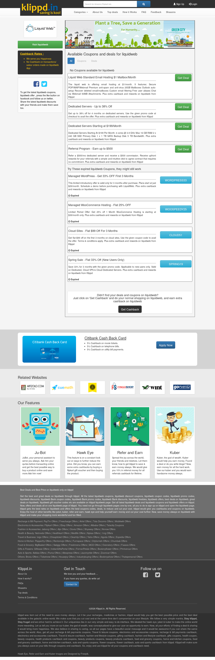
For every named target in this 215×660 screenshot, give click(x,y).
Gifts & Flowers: (26, 548)
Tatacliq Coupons (115, 525)
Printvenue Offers (129, 548)
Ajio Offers (63, 529)
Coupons (81, 60)
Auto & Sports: (25, 552)
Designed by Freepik (78, 653)
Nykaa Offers (93, 533)
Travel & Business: (27, 537)
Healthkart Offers (61, 533)
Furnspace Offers (81, 540)
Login (194, 4)
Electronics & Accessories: (31, 525)
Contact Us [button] (71, 584)
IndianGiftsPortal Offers (62, 548)
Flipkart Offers (52, 525)
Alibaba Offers (98, 525)
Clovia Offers (76, 529)
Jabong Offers (49, 529)
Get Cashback (130, 309)
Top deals (23, 592)
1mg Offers (107, 533)
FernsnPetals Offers (86, 548)
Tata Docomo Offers (103, 521)
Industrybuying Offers (87, 556)
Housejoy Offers (67, 556)
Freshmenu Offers (78, 544)
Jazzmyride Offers (90, 552)
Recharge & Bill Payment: (30, 521)
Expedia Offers (123, 537)
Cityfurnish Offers (100, 540)
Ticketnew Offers (48, 556)
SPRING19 (176, 264)
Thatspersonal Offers (132, 556)
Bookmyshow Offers (110, 556)
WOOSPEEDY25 (176, 209)
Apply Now (166, 345)
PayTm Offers (50, 521)
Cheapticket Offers (59, 537)
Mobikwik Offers (123, 521)
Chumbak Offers (119, 540)
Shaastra (22, 587)
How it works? (25, 578)
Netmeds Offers (43, 533)
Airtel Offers (85, 521)
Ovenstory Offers (110, 544)
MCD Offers (95, 544)
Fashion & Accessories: (29, 529)
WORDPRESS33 (176, 180)
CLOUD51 (175, 235)
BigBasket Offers (43, 544)
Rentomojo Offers (62, 540)
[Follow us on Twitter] (158, 575)
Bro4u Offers (32, 556)
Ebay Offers (66, 525)
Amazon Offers (81, 525)
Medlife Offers (78, 533)
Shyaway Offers (92, 529)
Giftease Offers (41, 548)
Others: (22, 556)
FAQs (20, 583)
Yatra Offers (93, 537)
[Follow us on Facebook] (145, 575)
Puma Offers (54, 552)
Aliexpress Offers (70, 552)
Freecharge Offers (68, 521)
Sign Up (180, 4)
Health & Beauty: (26, 533)
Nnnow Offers (108, 529)
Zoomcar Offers (108, 552)
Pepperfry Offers (43, 540)
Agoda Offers (107, 537)
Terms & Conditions (27, 597)
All (71, 60)
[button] (81, 12)
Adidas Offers (39, 552)
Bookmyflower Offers (108, 548)
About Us (22, 573)
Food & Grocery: (26, 544)
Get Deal (183, 78)
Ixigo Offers (42, 537)
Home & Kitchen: (26, 540)
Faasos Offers (128, 544)
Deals (94, 60)
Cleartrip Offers (77, 537)
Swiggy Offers (60, 544)
